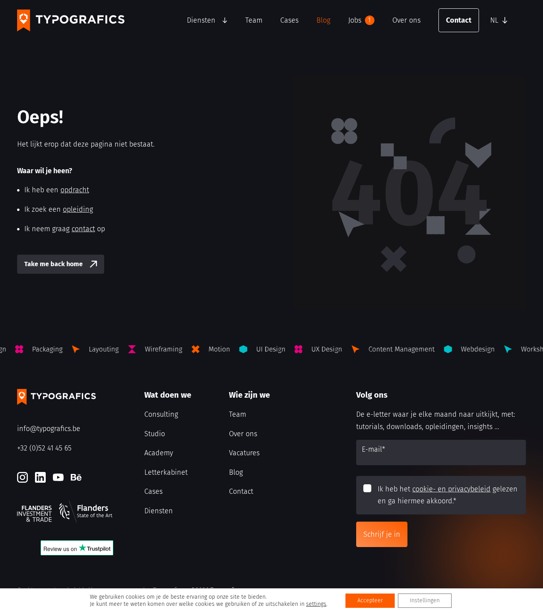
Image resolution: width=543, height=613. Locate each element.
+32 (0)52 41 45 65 (44, 448)
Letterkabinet (166, 472)
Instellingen (425, 600)
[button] (506, 20)
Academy (158, 453)
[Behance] (76, 477)
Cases (289, 20)
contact (83, 228)
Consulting (161, 414)
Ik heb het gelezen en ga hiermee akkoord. (448, 495)
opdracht (74, 190)
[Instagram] (22, 477)
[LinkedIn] (40, 477)
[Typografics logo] (70, 20)
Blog (323, 20)
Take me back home (53, 264)
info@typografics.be (48, 428)
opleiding (78, 209)
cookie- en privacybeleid (451, 489)
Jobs (359, 20)
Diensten (201, 20)
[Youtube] (58, 477)
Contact (458, 20)
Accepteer (370, 600)
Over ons (406, 20)
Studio (154, 433)
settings (316, 604)
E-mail (373, 449)
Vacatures (244, 453)
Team (253, 20)
